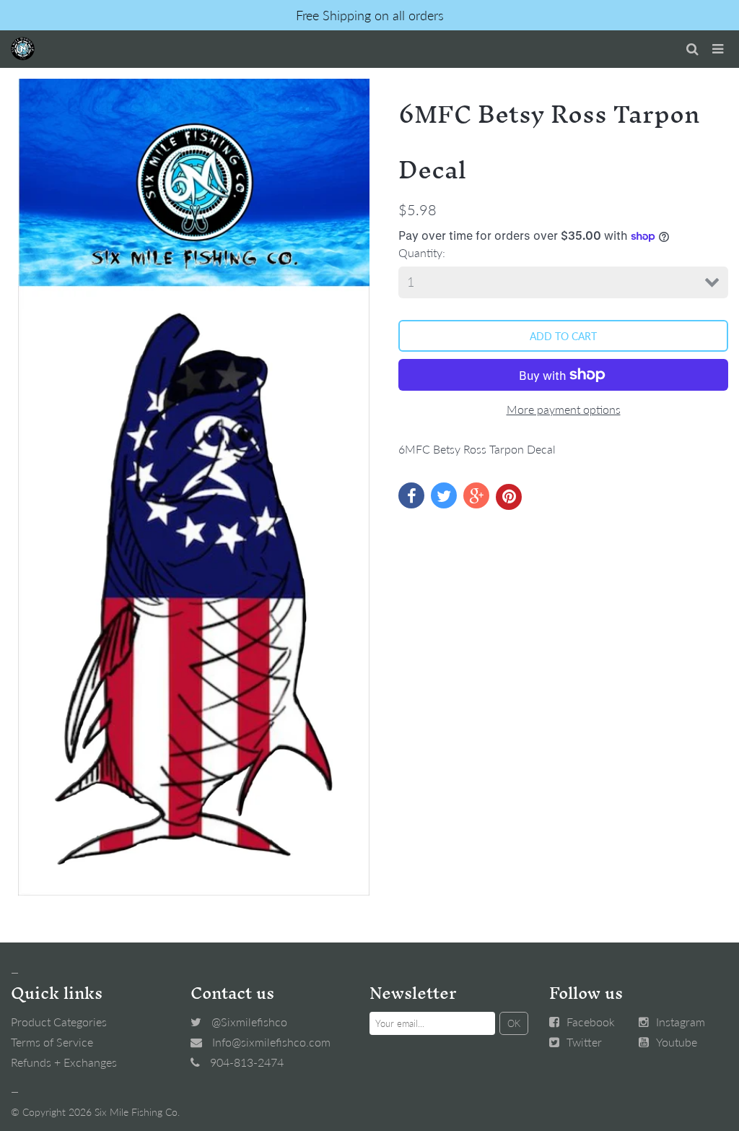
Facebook (591, 1021)
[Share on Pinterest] (509, 497)
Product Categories (59, 1021)
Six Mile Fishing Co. (137, 1112)
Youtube (676, 1042)
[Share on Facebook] (411, 495)
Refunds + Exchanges (64, 1062)
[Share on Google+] (476, 495)
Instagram (680, 1021)
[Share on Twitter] (444, 495)
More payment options (564, 409)
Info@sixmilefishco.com (271, 1042)
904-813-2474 (247, 1062)
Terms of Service (52, 1042)
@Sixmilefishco (249, 1021)
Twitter (584, 1042)
